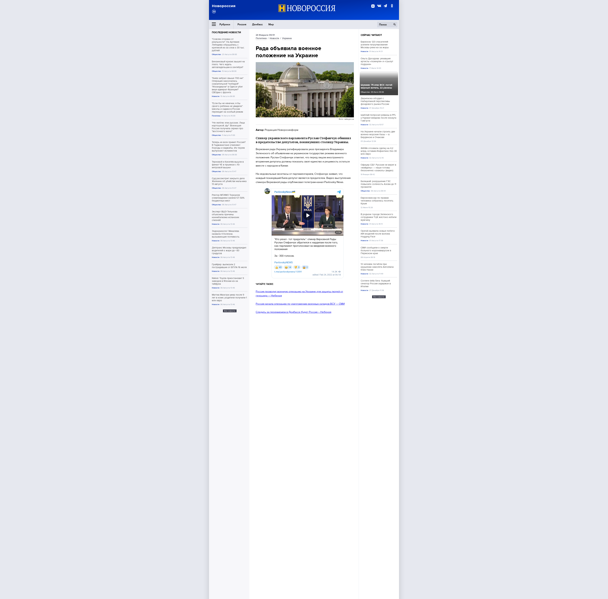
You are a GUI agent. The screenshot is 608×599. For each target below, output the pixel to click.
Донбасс (257, 24)
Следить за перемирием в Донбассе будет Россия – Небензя (293, 312)
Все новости (229, 311)
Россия (242, 24)
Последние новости (226, 32)
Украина (287, 38)
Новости (215, 96)
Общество (216, 54)
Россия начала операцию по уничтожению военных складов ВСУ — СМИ (300, 303)
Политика (216, 116)
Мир (271, 24)
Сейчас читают (371, 35)
